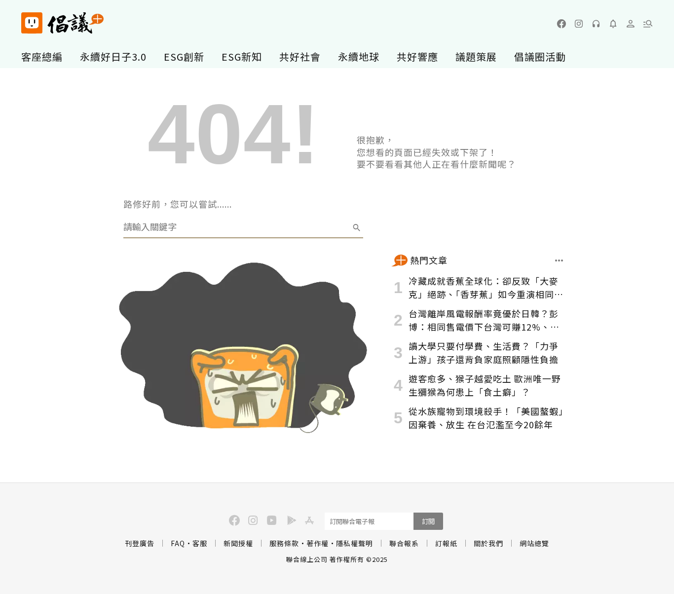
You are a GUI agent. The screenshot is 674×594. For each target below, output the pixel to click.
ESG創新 (184, 56)
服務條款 (284, 543)
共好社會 (300, 56)
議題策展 (476, 56)
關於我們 (488, 543)
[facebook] (561, 24)
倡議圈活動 (540, 56)
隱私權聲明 (354, 543)
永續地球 (358, 56)
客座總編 (42, 56)
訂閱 (428, 521)
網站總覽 (534, 543)
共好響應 (417, 56)
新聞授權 (238, 543)
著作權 (317, 543)
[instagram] (579, 24)
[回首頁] (62, 23)
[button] (648, 24)
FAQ (178, 543)
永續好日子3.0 (113, 56)
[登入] (631, 24)
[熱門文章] (559, 260)
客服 (199, 543)
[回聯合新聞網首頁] (31, 23)
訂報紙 (446, 543)
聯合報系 (404, 543)
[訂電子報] (613, 24)
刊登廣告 (139, 543)
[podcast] (596, 24)
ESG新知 (242, 56)
